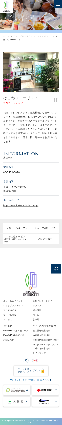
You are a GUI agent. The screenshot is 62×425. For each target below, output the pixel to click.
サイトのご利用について (44, 326)
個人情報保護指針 (41, 330)
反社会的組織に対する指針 (46, 340)
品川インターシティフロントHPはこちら (29, 380)
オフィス (37, 305)
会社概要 (7, 326)
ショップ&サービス (45, 228)
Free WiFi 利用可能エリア (15, 330)
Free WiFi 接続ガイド (13, 335)
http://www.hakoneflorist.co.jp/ (20, 205)
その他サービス (16, 239)
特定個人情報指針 (41, 335)
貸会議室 (37, 310)
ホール (36, 315)
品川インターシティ (42, 301)
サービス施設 (9, 315)
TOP (56, 270)
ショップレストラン (13, 305)
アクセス (7, 319)
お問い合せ (8, 340)
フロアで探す (45, 238)
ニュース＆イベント (13, 301)
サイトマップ (39, 353)
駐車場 (36, 319)
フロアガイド (9, 310)
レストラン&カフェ (16, 228)
